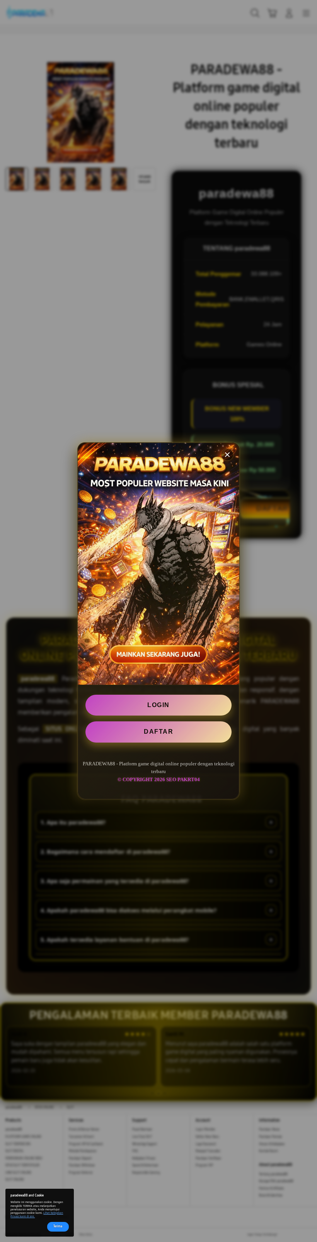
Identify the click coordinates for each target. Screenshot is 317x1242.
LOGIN (158, 705)
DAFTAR (158, 731)
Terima (57, 1226)
